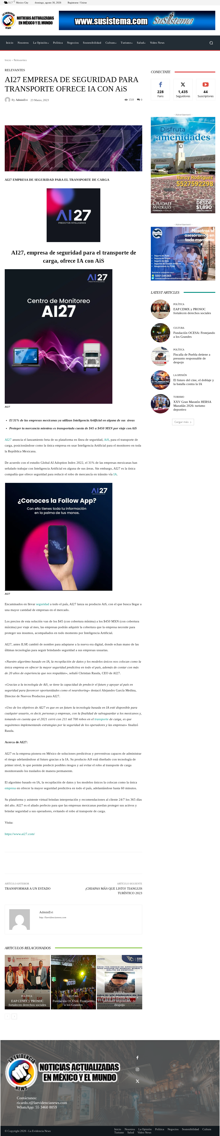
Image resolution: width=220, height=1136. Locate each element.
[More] (137, 863)
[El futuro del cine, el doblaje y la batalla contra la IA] (160, 380)
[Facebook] (137, 1058)
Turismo (178, 397)
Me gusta (161, 82)
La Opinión (180, 375)
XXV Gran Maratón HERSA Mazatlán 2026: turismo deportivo (192, 405)
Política (26, 996)
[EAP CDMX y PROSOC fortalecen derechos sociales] (27, 982)
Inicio (8, 60)
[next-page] (14, 1016)
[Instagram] (137, 1070)
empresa (10, 788)
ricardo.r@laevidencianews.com (42, 1103)
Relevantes (20, 60)
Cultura (72, 996)
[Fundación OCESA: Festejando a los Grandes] (73, 982)
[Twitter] (137, 1081)
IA (115, 474)
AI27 (8, 439)
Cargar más (181, 422)
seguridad (42, 604)
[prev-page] (7, 1016)
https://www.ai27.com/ (20, 834)
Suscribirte (206, 82)
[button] (211, 43)
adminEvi (22, 99)
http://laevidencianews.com (52, 917)
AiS (106, 439)
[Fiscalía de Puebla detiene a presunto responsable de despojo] (119, 982)
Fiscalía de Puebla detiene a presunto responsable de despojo (119, 1001)
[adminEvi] (8, 100)
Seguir (183, 82)
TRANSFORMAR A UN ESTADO (27, 888)
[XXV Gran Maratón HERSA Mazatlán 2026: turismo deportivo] (160, 403)
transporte (101, 719)
